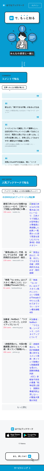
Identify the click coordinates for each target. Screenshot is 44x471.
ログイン (35, 5)
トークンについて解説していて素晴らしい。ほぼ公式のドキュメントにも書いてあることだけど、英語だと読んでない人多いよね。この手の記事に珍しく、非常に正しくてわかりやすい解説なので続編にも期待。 (22, 134)
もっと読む (22, 407)
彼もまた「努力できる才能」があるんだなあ (22, 107)
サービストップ (21, 468)
